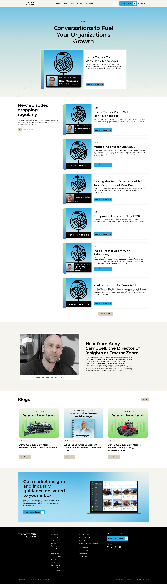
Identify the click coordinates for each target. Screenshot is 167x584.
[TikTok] (112, 547)
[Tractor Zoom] (27, 535)
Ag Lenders (83, 554)
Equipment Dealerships (87, 551)
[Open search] (115, 3)
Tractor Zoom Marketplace (88, 543)
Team (53, 540)
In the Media (55, 571)
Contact (54, 546)
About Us (54, 537)
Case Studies (55, 565)
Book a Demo (56, 549)
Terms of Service (120, 579)
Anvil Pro (82, 540)
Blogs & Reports (56, 568)
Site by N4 (146, 579)
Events (53, 562)
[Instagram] (116, 547)
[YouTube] (108, 547)
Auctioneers (83, 556)
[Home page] (27, 3)
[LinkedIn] (120, 547)
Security (139, 579)
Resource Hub (56, 556)
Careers (53, 543)
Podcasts (54, 559)
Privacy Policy (131, 579)
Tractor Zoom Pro (85, 537)
